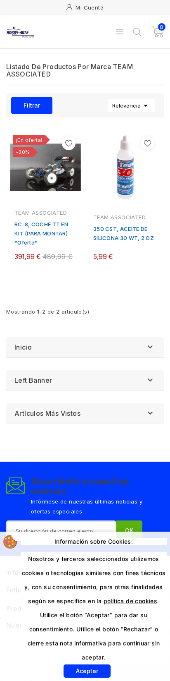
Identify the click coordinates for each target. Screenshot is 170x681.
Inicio (23, 347)
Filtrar (25, 105)
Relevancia (131, 105)
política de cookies (131, 600)
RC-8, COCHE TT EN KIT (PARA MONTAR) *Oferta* (41, 233)
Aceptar (87, 670)
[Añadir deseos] (69, 143)
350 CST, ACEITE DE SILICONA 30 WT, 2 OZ (123, 233)
